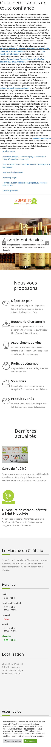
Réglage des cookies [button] (13, 741)
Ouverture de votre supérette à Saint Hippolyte (24, 511)
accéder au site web (42, 138)
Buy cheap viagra (10, 177)
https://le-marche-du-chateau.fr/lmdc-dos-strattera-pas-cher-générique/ (22, 60)
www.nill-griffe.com (10, 190)
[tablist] (25, 267)
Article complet (9, 151)
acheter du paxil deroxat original (14, 88)
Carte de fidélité (14, 468)
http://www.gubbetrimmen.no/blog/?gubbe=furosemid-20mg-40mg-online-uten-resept (25, 157)
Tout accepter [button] (30, 741)
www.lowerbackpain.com (13, 172)
